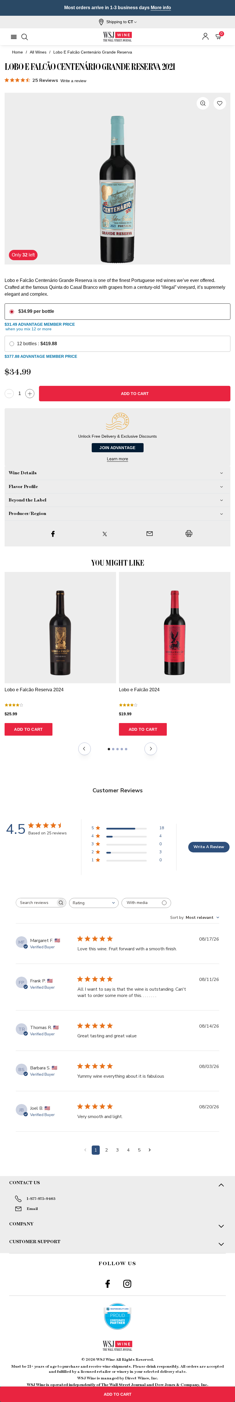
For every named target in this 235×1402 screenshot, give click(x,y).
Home (17, 52)
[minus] (9, 393)
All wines (38, 52)
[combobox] (94, 903)
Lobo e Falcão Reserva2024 (34, 689)
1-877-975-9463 (41, 1199)
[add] (29, 393)
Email (32, 1209)
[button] (118, 22)
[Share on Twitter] (105, 533)
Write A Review (208, 847)
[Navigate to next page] (149, 1150)
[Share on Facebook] (53, 533)
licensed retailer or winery (105, 1372)
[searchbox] (36, 902)
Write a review (73, 80)
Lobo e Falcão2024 (139, 689)
